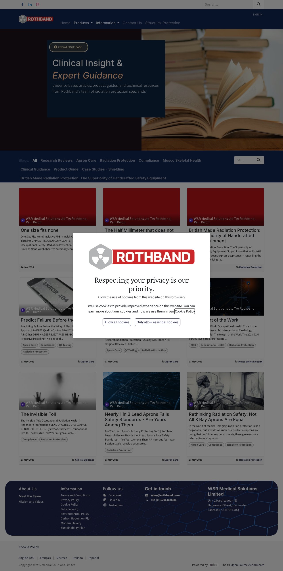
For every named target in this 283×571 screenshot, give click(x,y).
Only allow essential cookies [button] (157, 322)
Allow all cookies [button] (117, 322)
